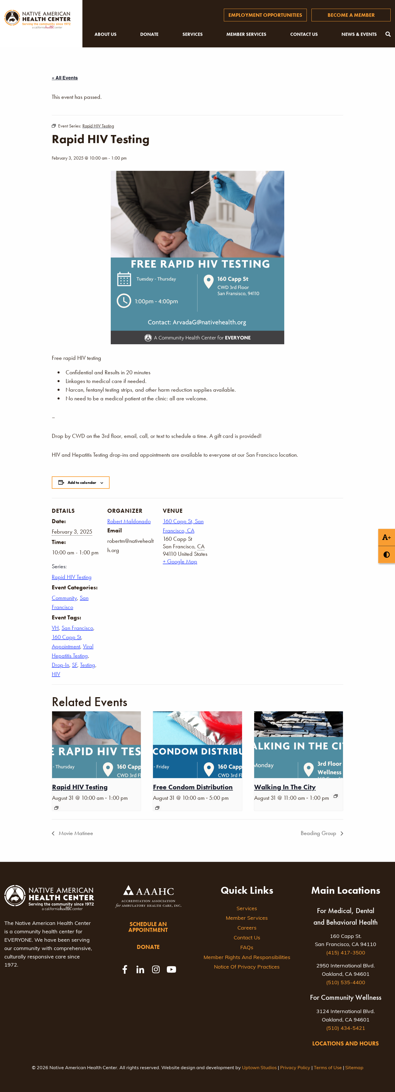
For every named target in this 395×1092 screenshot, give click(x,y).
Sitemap (354, 1068)
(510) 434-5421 (345, 1028)
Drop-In (60, 665)
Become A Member (351, 15)
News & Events (359, 34)
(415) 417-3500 (345, 953)
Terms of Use (328, 1068)
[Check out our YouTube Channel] (171, 969)
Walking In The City (285, 786)
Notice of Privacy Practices (247, 967)
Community (64, 597)
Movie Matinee (75, 833)
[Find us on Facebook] (124, 969)
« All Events (65, 77)
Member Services (246, 34)
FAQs (246, 948)
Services (192, 34)
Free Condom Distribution (193, 786)
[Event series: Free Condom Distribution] (157, 808)
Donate (149, 34)
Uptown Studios (259, 1068)
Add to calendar (82, 482)
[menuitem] (265, 15)
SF (74, 665)
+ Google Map (180, 561)
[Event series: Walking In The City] (336, 796)
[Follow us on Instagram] (156, 969)
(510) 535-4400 (345, 983)
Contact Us (304, 34)
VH (55, 628)
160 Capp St (66, 637)
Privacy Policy (295, 1068)
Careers (246, 928)
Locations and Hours (345, 1043)
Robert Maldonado (129, 521)
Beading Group (319, 833)
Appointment (66, 646)
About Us (106, 34)
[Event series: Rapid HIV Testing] (56, 808)
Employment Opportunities (265, 15)
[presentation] (96, 744)
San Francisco (77, 628)
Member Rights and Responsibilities (247, 957)
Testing (87, 665)
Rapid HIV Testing (72, 577)
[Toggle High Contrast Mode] (386, 554)
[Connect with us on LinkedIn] (140, 969)
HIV (56, 674)
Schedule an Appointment (148, 927)
